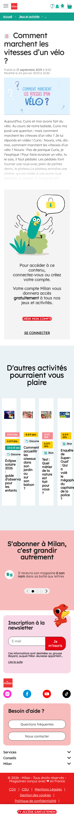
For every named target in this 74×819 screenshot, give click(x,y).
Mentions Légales (48, 789)
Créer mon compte (37, 319)
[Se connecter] (62, 6)
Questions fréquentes (37, 724)
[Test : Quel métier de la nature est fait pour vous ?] (46, 414)
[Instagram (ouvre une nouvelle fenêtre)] (7, 697)
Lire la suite (15, 662)
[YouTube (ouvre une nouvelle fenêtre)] (47, 697)
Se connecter (37, 333)
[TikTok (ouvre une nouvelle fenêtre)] (66, 697)
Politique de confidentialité (35, 801)
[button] (33, 591)
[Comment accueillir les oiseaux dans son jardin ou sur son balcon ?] (28, 414)
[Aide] (52, 6)
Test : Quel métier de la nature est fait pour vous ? (47, 476)
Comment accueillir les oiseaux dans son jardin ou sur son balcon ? (31, 467)
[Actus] (57, 6)
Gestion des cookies (35, 795)
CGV (12, 789)
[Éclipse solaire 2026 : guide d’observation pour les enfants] (9, 414)
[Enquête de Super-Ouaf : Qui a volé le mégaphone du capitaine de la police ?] (65, 414)
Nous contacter (37, 736)
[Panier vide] (69, 6)
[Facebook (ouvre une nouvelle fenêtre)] (27, 697)
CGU (25, 789)
